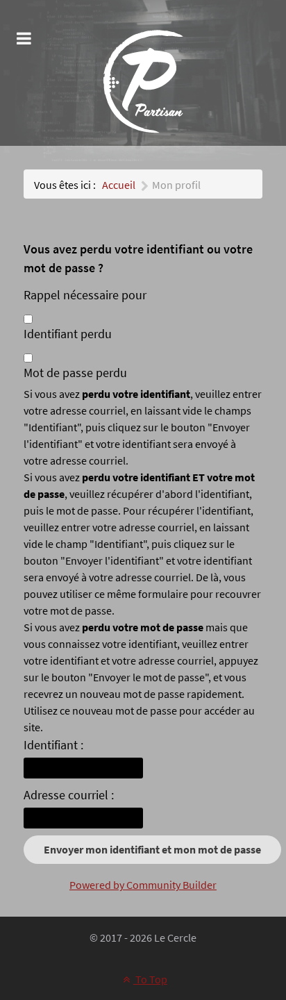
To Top (150, 979)
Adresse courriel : (69, 795)
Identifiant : (53, 745)
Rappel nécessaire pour (85, 295)
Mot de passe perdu (75, 373)
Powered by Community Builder (143, 885)
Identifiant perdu (68, 334)
